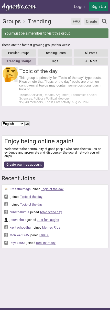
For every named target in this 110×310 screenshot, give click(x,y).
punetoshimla (19, 212)
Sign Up (98, 6)
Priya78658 (17, 243)
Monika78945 (19, 235)
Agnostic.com (19, 6)
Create (91, 21)
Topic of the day (52, 189)
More (93, 61)
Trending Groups (18, 61)
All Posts (91, 53)
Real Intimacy (46, 243)
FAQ (76, 21)
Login (79, 6)
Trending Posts (55, 53)
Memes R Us (51, 227)
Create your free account (24, 164)
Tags (54, 61)
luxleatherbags (20, 189)
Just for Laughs (48, 220)
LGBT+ (44, 235)
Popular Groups (18, 53)
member (35, 33)
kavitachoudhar (20, 227)
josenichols (17, 220)
